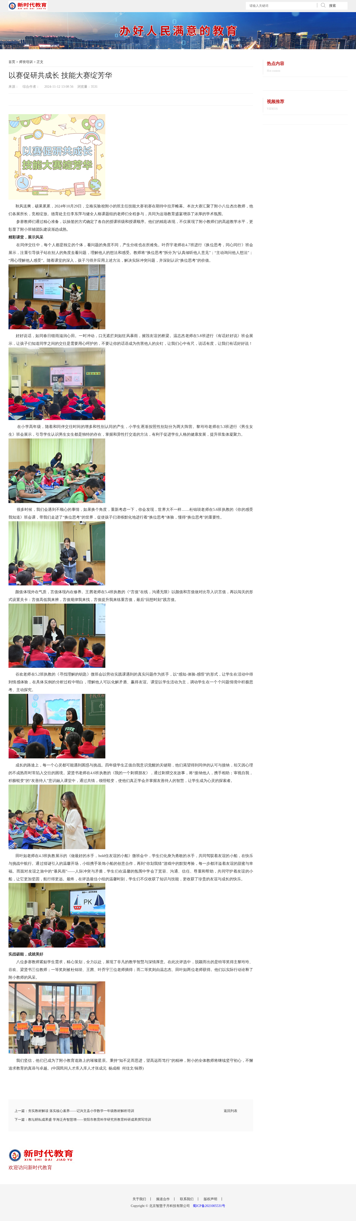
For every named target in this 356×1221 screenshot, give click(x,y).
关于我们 (139, 1199)
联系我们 (187, 1199)
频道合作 (163, 1199)
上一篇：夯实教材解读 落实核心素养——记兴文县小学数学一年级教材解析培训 (74, 1111)
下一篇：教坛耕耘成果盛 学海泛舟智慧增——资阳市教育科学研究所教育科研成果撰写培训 (83, 1119)
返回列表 (230, 1111)
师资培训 (26, 62)
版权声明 (211, 1199)
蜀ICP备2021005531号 (209, 1206)
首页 (11, 62)
